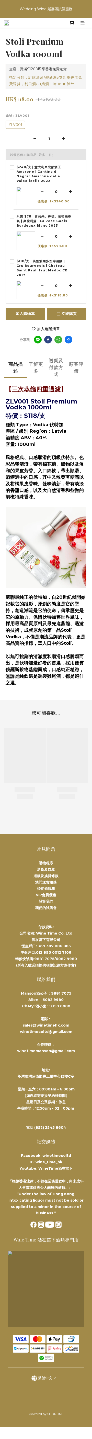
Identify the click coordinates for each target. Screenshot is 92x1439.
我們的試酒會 (46, 907)
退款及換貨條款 (46, 875)
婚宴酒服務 (46, 888)
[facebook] (48, 339)
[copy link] (68, 339)
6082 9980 (53, 999)
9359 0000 (59, 1006)
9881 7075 (61, 993)
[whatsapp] (58, 339)
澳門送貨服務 (46, 882)
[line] (38, 339)
